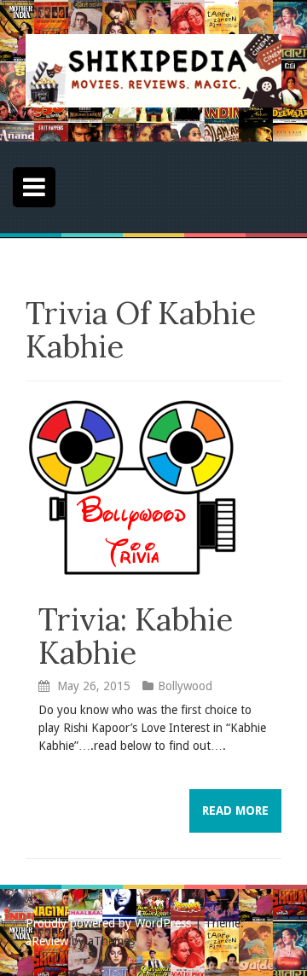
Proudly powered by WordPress (108, 923)
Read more (235, 810)
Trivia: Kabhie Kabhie (135, 636)
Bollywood (185, 686)
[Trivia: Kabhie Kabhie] (132, 487)
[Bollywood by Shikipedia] (153, 70)
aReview (47, 941)
